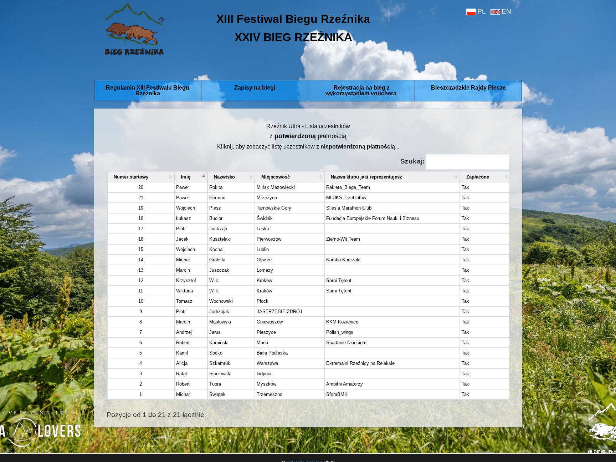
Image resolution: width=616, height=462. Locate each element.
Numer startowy (131, 177)
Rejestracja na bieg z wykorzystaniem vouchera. (361, 90)
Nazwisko (224, 177)
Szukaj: (412, 161)
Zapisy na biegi (254, 88)
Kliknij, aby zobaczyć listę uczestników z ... (308, 147)
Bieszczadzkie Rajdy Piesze (468, 88)
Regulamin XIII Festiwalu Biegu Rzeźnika (147, 90)
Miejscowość (275, 177)
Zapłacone (477, 177)
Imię (185, 177)
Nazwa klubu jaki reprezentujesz (366, 177)
